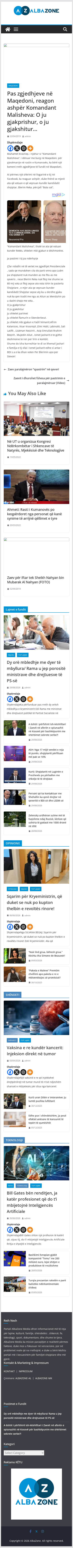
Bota (10, 1185)
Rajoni (11, 655)
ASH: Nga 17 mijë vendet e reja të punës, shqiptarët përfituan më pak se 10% (46, 753)
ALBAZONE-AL (23, 1378)
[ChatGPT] (24, 148)
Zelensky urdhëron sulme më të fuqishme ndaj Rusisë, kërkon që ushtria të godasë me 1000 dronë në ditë (47, 821)
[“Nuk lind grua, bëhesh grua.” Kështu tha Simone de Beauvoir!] (15, 956)
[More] (30, 148)
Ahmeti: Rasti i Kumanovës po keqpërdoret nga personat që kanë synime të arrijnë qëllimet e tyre (34, 514)
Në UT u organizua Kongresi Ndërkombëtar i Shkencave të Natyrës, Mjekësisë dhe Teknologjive (35, 446)
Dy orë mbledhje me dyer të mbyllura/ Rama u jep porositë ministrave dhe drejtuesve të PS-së (36, 671)
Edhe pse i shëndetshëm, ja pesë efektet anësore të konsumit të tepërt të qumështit (47, 1119)
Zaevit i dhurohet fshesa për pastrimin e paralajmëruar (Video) (39, 380)
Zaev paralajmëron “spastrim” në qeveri (33, 369)
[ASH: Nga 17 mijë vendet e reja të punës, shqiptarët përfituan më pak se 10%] (15, 756)
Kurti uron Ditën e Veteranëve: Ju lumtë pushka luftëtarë (47, 1099)
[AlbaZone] (8, 29)
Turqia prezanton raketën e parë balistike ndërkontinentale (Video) (47, 1284)
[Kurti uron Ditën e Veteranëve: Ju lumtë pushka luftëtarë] (15, 1102)
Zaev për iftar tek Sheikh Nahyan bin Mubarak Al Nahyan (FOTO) (35, 579)
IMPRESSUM (26, 1371)
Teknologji (22, 1185)
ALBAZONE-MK (43, 1378)
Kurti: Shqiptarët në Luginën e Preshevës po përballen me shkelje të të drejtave (46, 775)
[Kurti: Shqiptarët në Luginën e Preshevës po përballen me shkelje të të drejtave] (15, 778)
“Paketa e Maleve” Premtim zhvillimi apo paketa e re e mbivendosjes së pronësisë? (44, 974)
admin (28, 136)
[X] (17, 148)
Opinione (12, 889)
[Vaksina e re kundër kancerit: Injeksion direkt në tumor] (36, 1018)
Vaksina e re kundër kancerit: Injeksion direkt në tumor (35, 1050)
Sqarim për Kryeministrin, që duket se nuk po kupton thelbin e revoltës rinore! (34, 902)
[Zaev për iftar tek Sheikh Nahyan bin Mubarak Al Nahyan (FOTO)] (36, 540)
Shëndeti (12, 1040)
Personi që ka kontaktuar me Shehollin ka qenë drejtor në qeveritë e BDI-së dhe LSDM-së (46, 797)
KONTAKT (9, 1371)
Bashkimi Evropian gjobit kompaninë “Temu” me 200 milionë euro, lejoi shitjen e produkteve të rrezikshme (44, 1260)
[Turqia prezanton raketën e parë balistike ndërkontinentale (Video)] (15, 1286)
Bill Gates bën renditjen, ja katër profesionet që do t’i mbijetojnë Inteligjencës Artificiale (32, 1202)
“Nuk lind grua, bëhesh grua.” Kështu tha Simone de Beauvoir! (47, 953)
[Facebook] (10, 148)
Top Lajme (22, 655)
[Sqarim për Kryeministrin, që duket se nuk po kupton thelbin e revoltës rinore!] (36, 866)
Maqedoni (13, 85)
